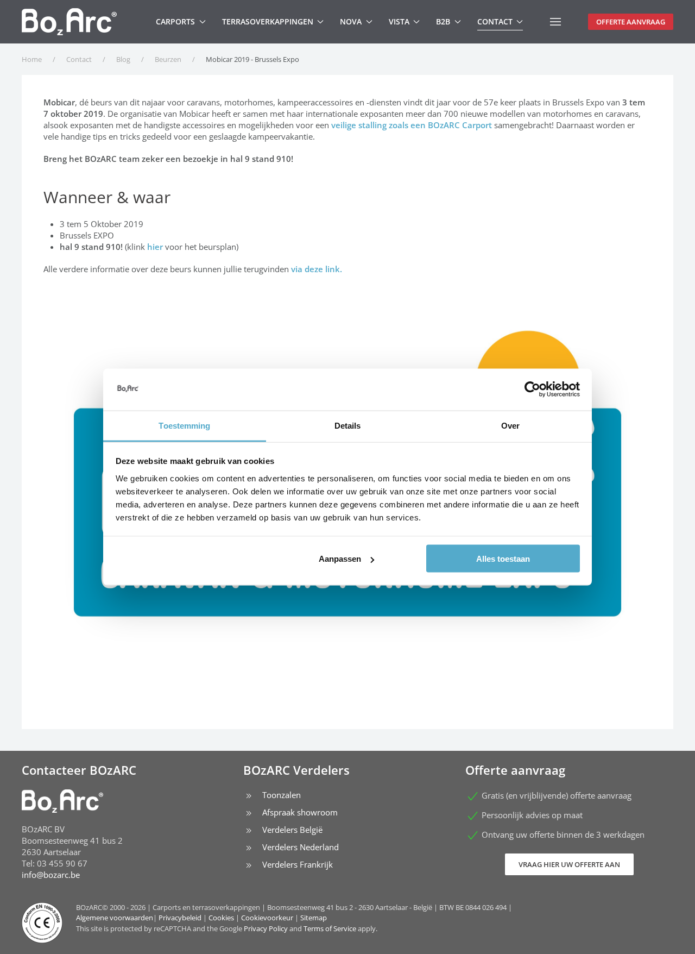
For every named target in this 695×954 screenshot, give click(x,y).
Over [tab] (510, 425)
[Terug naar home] (69, 21)
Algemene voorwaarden (114, 917)
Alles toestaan (503, 558)
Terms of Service (330, 928)
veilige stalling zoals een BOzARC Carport (411, 125)
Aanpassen (340, 558)
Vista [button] (399, 21)
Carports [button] (175, 21)
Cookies (221, 917)
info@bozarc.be (51, 874)
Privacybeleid (180, 917)
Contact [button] (495, 21)
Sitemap (313, 917)
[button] (555, 21)
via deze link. (317, 268)
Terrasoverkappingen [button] (267, 21)
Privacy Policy (266, 928)
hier (155, 246)
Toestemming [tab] (184, 425)
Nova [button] (351, 21)
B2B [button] (443, 21)
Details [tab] (347, 425)
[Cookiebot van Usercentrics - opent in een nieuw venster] (532, 389)
